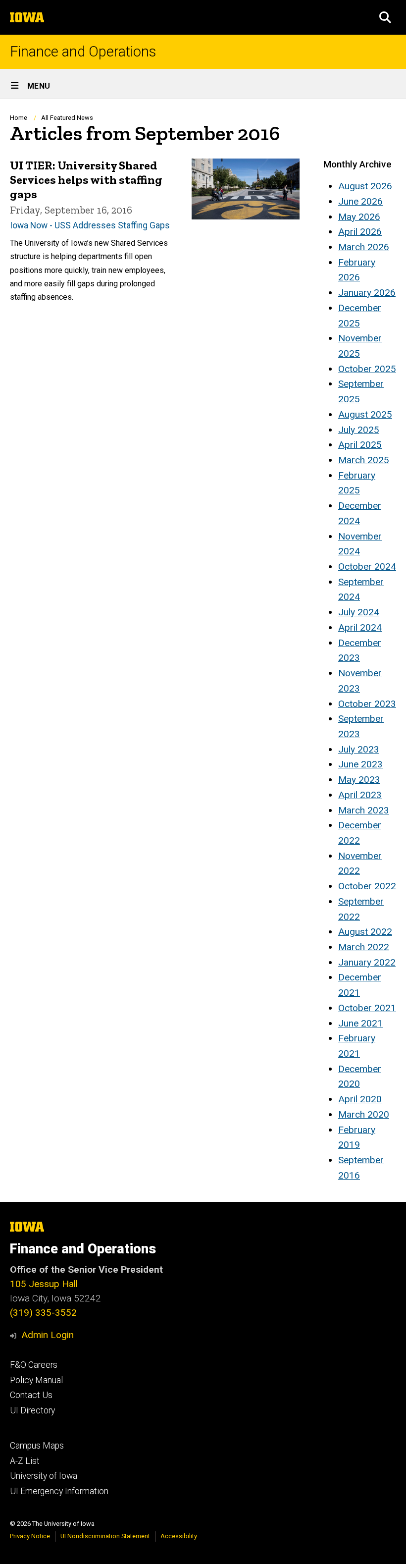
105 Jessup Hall (44, 1284)
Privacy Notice (30, 1536)
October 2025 (367, 369)
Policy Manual (36, 1380)
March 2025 (363, 460)
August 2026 (365, 186)
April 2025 (360, 444)
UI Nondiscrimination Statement (105, 1536)
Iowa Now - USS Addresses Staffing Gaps (90, 225)
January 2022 (367, 962)
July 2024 (358, 612)
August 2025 (365, 414)
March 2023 (363, 810)
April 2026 (360, 231)
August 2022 (365, 931)
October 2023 (367, 703)
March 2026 (363, 247)
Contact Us (31, 1395)
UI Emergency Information (59, 1491)
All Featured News (67, 117)
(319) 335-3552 (43, 1312)
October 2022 (367, 886)
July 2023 (358, 749)
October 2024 (367, 566)
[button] (385, 17)
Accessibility (178, 1536)
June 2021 (360, 1023)
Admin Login (47, 1335)
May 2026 (359, 216)
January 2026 (367, 292)
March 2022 (363, 947)
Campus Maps (37, 1446)
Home (18, 117)
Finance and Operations (83, 52)
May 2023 (359, 779)
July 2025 (358, 429)
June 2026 (360, 201)
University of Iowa (43, 1476)
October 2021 (367, 1008)
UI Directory (32, 1410)
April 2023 (360, 795)
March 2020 (363, 1114)
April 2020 (360, 1099)
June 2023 (360, 764)
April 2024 (360, 627)
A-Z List (25, 1461)
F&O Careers (33, 1365)
